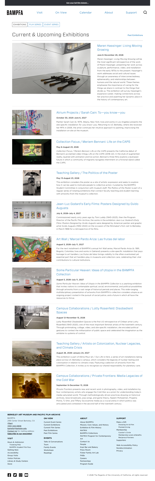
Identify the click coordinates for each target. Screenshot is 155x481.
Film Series (35, 24)
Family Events (50, 447)
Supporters (121, 440)
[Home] (17, 12)
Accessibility (12, 453)
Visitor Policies (13, 458)
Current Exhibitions (52, 425)
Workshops (49, 450)
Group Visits (12, 455)
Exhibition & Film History (90, 427)
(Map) (10, 423)
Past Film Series (51, 433)
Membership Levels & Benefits (130, 435)
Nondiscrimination (124, 448)
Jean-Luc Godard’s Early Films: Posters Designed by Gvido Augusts (97, 206)
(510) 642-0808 (14, 426)
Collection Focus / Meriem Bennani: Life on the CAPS (93, 141)
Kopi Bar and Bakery (89, 447)
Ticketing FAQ (15, 445)
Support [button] (131, 12)
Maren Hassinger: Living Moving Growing (119, 47)
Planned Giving (124, 427)
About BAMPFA (87, 422)
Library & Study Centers (17, 461)
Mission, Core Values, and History (94, 425)
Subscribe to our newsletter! (19, 434)
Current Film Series (52, 427)
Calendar (86, 12)
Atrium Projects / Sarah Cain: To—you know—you (90, 112)
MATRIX (83, 430)
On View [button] (61, 12)
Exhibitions (19, 24)
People (83, 444)
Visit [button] (40, 12)
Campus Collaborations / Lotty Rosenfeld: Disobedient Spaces (94, 310)
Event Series (51, 24)
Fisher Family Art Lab (89, 453)
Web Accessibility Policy (127, 445)
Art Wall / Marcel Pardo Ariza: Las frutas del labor (90, 239)
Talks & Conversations (53, 442)
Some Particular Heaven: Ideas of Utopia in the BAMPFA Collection (95, 272)
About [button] (109, 12)
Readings (48, 453)
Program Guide (86, 464)
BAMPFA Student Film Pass (20, 447)
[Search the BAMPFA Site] (146, 12)
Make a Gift (121, 422)
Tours (46, 444)
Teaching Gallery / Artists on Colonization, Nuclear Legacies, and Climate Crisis (98, 345)
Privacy (119, 451)
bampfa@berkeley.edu (17, 428)
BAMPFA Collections (89, 433)
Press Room (85, 450)
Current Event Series (52, 422)
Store (9, 464)
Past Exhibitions (135, 35)
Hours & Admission (15, 442)
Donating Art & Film (126, 425)
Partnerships (85, 461)
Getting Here (12, 450)
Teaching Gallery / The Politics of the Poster (87, 172)
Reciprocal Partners (126, 437)
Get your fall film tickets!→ (77, 3)
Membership (121, 430)
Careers (83, 458)
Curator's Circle (124, 432)
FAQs (82, 455)
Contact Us (12, 431)
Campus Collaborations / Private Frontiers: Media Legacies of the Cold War (99, 378)
